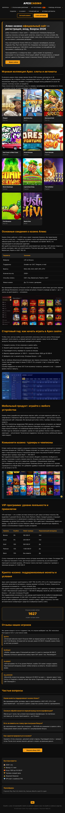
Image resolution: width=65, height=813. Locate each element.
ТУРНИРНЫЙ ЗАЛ (34, 11)
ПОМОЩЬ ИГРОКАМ (54, 7)
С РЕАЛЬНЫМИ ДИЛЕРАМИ (20, 7)
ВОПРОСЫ (5, 7)
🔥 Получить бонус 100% (32, 750)
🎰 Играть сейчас (12, 62)
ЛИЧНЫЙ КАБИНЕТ (25, 15)
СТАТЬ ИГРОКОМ (41, 15)
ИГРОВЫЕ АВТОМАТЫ (48, 11)
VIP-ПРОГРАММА (38, 7)
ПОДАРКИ (13, 11)
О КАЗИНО (22, 11)
